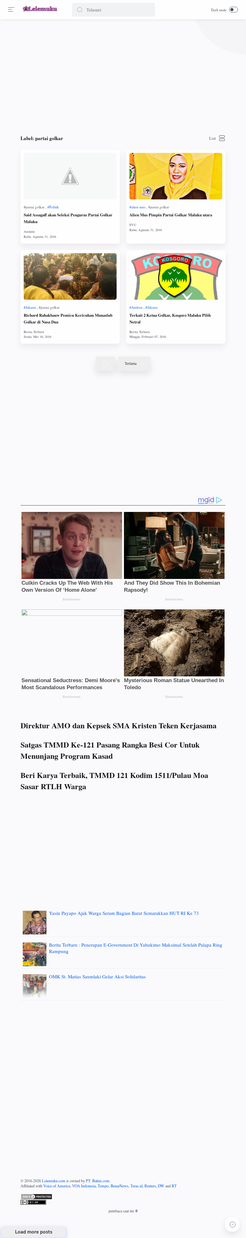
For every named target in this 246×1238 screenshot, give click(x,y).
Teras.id (136, 1185)
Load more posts (33, 1232)
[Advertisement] (123, 74)
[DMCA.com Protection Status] (123, 1196)
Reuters (150, 1185)
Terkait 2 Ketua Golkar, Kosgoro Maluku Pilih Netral (170, 318)
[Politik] (53, 207)
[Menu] (11, 9)
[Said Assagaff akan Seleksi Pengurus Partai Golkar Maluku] (70, 176)
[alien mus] (138, 207)
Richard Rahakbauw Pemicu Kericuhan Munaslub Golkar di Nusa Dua (68, 318)
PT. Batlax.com (98, 1180)
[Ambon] (136, 307)
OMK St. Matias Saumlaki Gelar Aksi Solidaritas (97, 976)
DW (161, 1185)
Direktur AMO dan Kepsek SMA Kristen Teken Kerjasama (118, 725)
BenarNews (119, 1185)
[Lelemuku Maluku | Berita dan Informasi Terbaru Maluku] (40, 12)
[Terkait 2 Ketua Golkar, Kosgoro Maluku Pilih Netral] (175, 276)
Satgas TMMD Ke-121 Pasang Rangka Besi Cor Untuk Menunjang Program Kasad (110, 750)
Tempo (103, 1185)
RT (174, 1185)
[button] (80, 10)
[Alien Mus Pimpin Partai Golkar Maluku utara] (175, 176)
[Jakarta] (31, 307)
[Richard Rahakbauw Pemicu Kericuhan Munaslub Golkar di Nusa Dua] (70, 276)
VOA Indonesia (84, 1185)
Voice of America (56, 1185)
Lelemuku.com (53, 1180)
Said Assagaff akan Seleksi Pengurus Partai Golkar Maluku (68, 218)
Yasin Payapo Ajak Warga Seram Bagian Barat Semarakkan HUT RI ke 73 (124, 913)
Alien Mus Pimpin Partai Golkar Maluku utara (170, 215)
